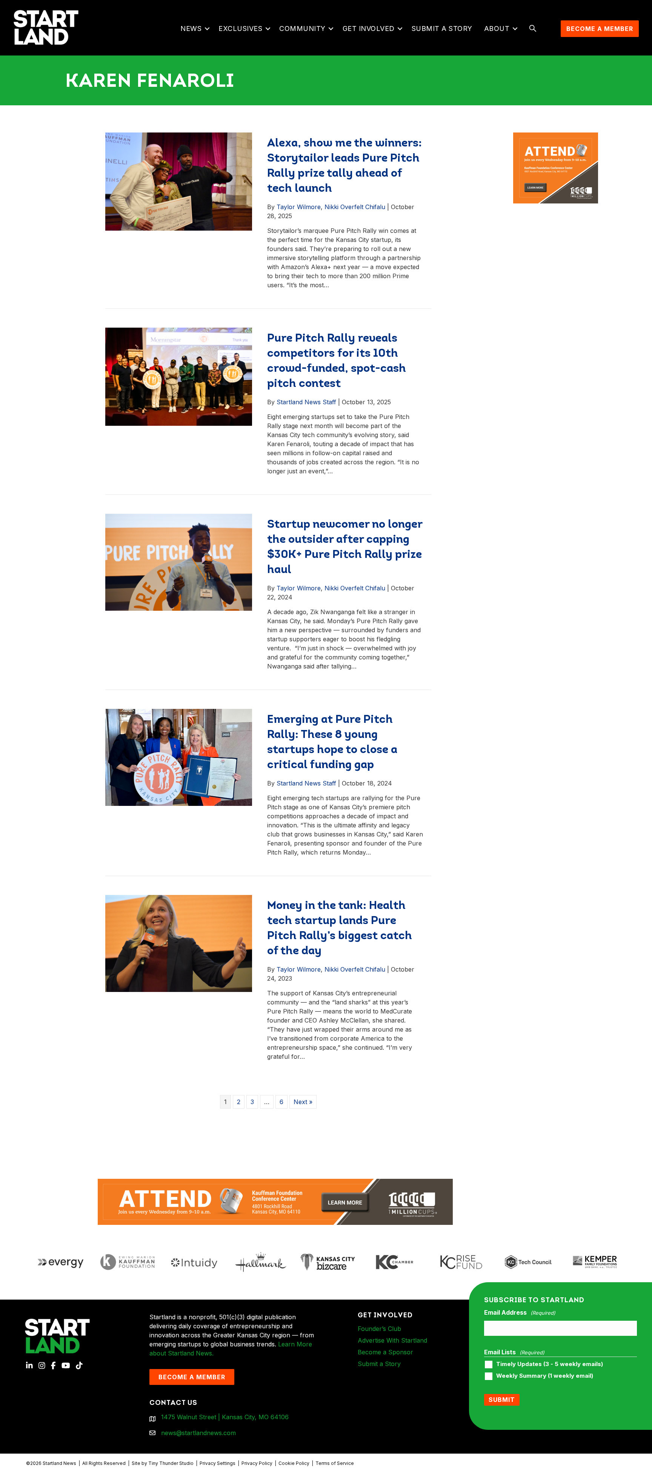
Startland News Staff (306, 402)
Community (302, 28)
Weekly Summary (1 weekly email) (544, 1375)
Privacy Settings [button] (217, 1463)
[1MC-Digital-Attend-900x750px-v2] (555, 137)
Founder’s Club (379, 1328)
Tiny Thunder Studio (171, 1463)
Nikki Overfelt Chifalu (354, 207)
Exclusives (240, 28)
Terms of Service (334, 1463)
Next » (303, 1102)
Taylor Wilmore (299, 207)
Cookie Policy (293, 1463)
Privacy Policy (256, 1463)
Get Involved (369, 28)
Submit (502, 1399)
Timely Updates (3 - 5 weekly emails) (549, 1364)
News (190, 28)
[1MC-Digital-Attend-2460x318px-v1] (275, 1201)
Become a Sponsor (385, 1352)
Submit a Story (442, 28)
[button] (206, 29)
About (497, 28)
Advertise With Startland (392, 1340)
